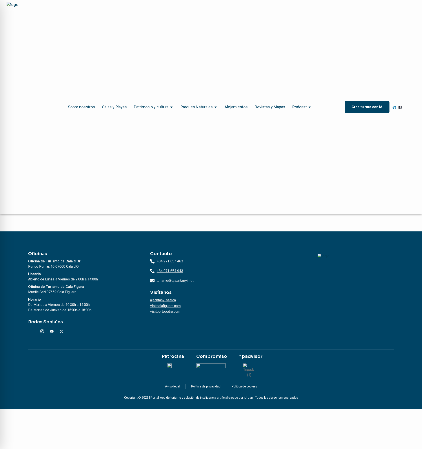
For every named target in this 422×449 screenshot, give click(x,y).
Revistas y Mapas (270, 107)
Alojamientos (236, 107)
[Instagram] (42, 331)
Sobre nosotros (81, 107)
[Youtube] (52, 331)
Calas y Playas (114, 107)
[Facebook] (32, 331)
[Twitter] (61, 331)
